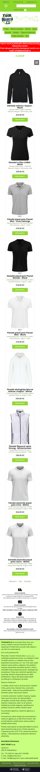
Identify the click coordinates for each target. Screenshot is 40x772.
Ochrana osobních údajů (32, 763)
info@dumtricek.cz (31, 2)
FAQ (20, 581)
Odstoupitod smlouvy (16, 769)
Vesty (34, 29)
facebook (9, 5)
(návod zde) (30, 656)
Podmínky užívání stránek (19, 763)
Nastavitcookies (27, 769)
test (27, 36)
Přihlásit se (6, 2)
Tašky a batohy (17, 36)
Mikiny (27, 29)
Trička (6, 29)
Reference (13, 581)
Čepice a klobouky (28, 32)
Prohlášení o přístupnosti (20, 765)
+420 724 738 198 (18, 2)
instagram (6, 5)
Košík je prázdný (19, 10)
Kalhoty (8, 32)
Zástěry (16, 32)
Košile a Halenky (16, 29)
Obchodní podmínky (6, 763)
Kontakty (27, 581)
